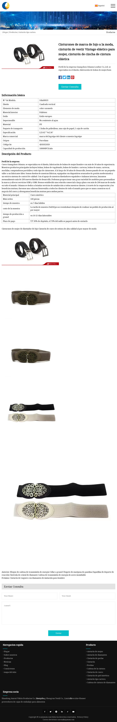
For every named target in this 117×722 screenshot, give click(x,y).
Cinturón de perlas (95, 658)
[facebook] (45, 711)
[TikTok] (67, 711)
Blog (6, 665)
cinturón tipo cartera (27, 32)
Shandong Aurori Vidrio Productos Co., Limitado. (23, 698)
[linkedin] (62, 711)
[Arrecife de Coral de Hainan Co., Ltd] (6, 6)
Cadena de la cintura (96, 668)
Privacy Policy (82, 717)
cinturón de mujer (95, 651)
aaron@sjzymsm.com (66, 719)
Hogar (5, 32)
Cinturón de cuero (95, 672)
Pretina (90, 665)
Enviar (58, 633)
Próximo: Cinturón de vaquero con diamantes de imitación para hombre (33, 578)
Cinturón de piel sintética (98, 675)
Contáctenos (9, 668)
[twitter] (50, 711)
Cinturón (91, 662)
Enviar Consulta (69, 86)
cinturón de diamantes (97, 655)
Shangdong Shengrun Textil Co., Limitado (54, 698)
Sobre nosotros (10, 655)
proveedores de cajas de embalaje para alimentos (23, 702)
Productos (13, 32)
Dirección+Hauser (78, 698)
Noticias (7, 662)
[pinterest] (56, 711)
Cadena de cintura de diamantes (101, 682)
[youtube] (73, 711)
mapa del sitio (10, 672)
